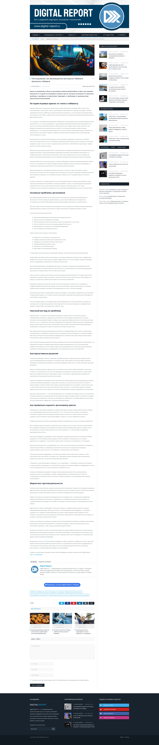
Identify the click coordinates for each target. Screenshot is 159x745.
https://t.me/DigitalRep (36, 554)
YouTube (47, 541)
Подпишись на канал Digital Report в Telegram (63, 585)
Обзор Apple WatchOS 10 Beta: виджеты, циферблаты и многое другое (118, 129)
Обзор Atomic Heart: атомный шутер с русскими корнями (119, 139)
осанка (66, 595)
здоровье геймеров (64, 592)
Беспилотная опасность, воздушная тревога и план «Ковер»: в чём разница (119, 78)
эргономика (85, 595)
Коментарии (122, 147)
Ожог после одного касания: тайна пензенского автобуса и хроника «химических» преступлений (118, 100)
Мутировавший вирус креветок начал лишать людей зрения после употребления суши (40, 631)
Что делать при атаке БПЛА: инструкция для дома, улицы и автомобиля (117, 89)
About (122, 737)
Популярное (104, 147)
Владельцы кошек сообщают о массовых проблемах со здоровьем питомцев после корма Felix (113, 191)
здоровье (53, 592)
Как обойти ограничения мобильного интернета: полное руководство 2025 (117, 175)
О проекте (121, 35)
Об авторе (34, 561)
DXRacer (33, 592)
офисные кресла (75, 595)
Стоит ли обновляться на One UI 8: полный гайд (118, 165)
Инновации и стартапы (53, 35)
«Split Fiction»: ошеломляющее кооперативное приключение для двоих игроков (118, 118)
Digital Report (35, 86)
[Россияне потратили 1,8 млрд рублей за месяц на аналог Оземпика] (62, 619)
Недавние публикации (45, 561)
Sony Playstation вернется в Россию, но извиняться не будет (119, 156)
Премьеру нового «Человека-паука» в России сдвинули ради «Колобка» (113, 202)
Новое (113, 147)
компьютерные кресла (55, 595)
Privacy (127, 737)
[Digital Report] (79, 16)
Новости (71, 35)
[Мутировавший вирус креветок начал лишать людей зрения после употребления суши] (40, 619)
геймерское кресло (43, 592)
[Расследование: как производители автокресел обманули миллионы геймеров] (62, 60)
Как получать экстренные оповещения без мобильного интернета (117, 56)
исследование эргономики (38, 595)
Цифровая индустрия (89, 35)
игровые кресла (77, 592)
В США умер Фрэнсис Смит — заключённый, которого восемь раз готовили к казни (118, 67)
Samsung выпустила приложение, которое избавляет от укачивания (83, 631)
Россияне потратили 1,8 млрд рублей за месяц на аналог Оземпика (62, 631)
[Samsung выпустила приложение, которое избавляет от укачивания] (84, 619)
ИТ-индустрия (108, 35)
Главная (35, 35)
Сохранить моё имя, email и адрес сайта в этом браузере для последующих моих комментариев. (60, 680)
